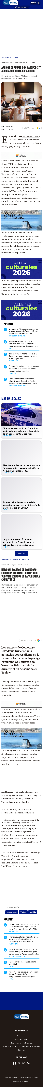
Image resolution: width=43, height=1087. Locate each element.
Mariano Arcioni (30, 136)
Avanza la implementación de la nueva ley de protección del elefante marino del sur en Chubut (21, 505)
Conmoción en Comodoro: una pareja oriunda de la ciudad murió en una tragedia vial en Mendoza (24, 368)
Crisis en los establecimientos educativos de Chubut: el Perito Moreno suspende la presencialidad (23, 381)
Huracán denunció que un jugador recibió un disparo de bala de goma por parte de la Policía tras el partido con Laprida (24, 953)
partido (33, 912)
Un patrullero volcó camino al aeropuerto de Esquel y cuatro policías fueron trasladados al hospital (18, 543)
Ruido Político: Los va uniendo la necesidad (22, 963)
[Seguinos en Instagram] (24, 1063)
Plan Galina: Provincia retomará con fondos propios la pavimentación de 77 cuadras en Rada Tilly (21, 468)
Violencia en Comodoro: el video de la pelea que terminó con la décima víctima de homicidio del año (23, 331)
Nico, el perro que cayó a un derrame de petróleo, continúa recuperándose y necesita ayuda (24, 974)
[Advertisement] (21, 33)
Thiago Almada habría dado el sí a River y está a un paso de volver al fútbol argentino (23, 356)
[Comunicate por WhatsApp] (28, 1063)
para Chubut (25, 146)
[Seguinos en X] (19, 1063)
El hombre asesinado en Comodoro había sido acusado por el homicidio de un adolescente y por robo (21, 431)
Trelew (23, 912)
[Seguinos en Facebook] (14, 1063)
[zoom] (21, 102)
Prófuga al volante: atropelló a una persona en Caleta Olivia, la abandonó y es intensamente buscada (23, 940)
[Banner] (21, 319)
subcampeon (12, 912)
